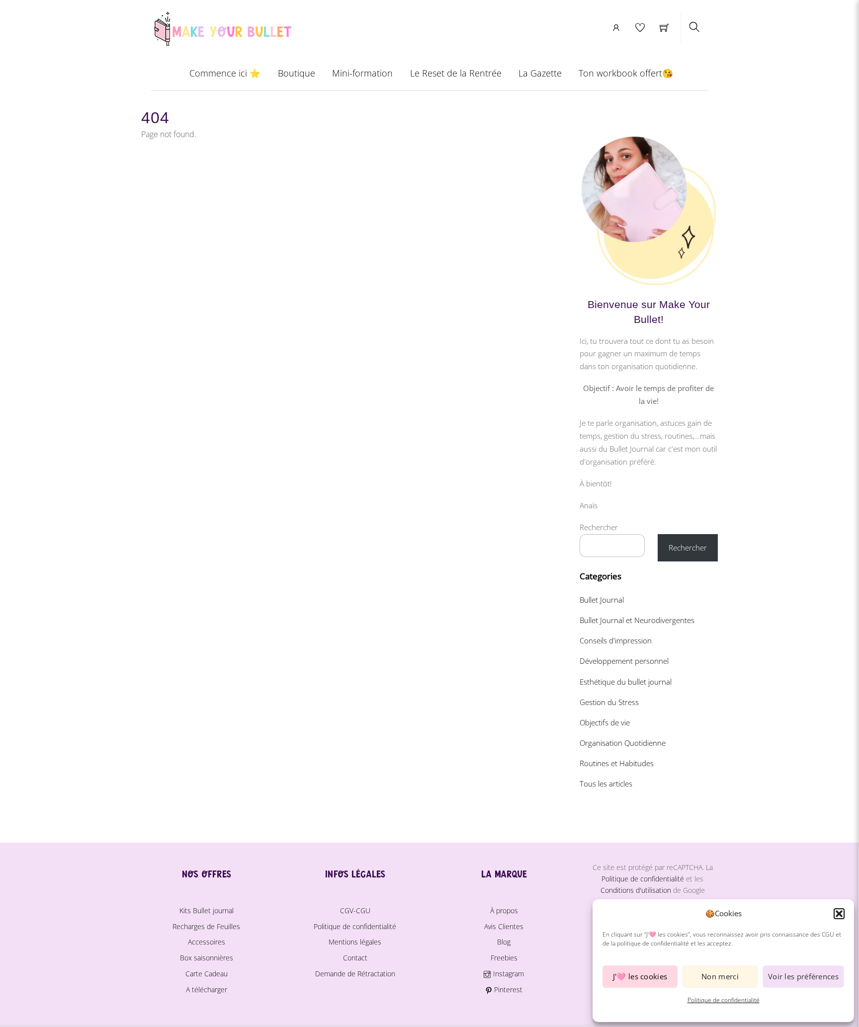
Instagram (507, 973)
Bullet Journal (602, 600)
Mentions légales (355, 942)
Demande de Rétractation (355, 973)
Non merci (720, 976)
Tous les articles (606, 784)
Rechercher (599, 527)
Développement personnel (624, 661)
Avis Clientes (503, 926)
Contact (355, 957)
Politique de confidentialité (723, 1000)
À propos (504, 910)
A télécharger (206, 989)
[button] (839, 914)
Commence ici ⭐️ (224, 73)
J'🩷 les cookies (640, 976)
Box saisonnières (206, 957)
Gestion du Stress (609, 702)
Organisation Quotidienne (623, 743)
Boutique (296, 73)
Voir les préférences (803, 976)
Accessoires (206, 942)
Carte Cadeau (206, 973)
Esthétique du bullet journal (626, 682)
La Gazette (540, 73)
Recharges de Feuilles (206, 926)
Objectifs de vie (605, 722)
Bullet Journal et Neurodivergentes (637, 620)
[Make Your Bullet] (222, 27)
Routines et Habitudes (617, 763)
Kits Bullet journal (206, 910)
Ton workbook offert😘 (626, 73)
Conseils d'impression (616, 640)
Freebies (504, 957)
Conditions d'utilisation (636, 890)
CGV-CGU (355, 910)
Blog (504, 942)
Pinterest (507, 989)
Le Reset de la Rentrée (456, 73)
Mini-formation (362, 73)
